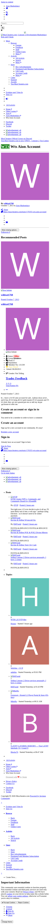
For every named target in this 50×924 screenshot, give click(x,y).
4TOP (15, 505)
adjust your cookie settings (18, 896)
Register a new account (10, 432)
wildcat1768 (9, 203)
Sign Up (9, 95)
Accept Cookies (9, 902)
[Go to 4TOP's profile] (14, 497)
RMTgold (17, 524)
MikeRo (14, 701)
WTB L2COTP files (18, 620)
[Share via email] (7, 222)
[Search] (2, 28)
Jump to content (7, 2)
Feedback (19, 47)
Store (13, 65)
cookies (9, 894)
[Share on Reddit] (6, 220)
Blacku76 (14, 752)
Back (13, 818)
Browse (14, 43)
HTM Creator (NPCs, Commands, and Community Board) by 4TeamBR (25, 500)
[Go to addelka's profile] (30, 664)
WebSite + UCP (17, 668)
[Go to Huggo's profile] (30, 615)
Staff (17, 50)
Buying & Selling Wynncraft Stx (23, 520)
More (8, 41)
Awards (14, 82)
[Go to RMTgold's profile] (15, 518)
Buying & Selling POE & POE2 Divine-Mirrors (29, 533)
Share (5, 210)
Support (14, 80)
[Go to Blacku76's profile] (30, 742)
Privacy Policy (11, 781)
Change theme (7, 922)
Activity (14, 56)
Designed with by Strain (16, 777)
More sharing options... (10, 230)
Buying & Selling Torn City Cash (23, 545)
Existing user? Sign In (14, 92)
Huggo (13, 624)
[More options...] (7, 390)
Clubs (13, 78)
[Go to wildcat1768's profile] (25, 199)
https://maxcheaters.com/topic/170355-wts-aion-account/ (24, 212)
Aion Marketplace (23, 206)
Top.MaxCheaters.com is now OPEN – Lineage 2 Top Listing (25, 141)
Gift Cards (20, 71)
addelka (14, 672)
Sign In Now (6, 446)
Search (18, 60)
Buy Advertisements (23, 67)
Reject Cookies (23, 902)
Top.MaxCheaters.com (19, 84)
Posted (10, 299)
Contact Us (10, 783)
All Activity (20, 58)
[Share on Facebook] (6, 218)
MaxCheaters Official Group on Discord (16, 139)
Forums (18, 45)
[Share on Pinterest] (6, 224)
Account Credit (21, 73)
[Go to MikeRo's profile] (15, 691)
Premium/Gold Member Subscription (30, 69)
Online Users (21, 52)
